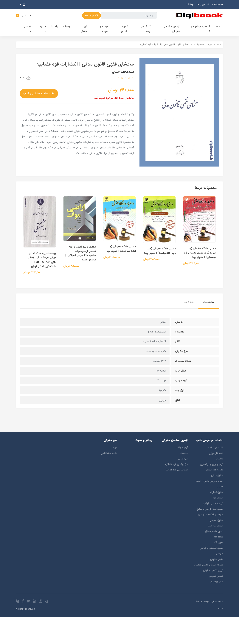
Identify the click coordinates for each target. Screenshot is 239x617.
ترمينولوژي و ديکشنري (211, 464)
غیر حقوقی (83, 29)
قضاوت (184, 453)
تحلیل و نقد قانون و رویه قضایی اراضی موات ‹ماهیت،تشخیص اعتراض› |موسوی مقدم (80, 253)
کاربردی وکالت (215, 448)
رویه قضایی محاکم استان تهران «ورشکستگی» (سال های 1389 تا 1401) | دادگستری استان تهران (42, 259)
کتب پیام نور (216, 582)
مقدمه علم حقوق (214, 470)
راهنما (54, 26)
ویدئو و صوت (104, 29)
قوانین (219, 459)
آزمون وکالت (181, 448)
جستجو (89, 15)
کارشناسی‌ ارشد (144, 29)
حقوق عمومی (216, 520)
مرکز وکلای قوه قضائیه (176, 464)
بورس (114, 448)
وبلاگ (190, 4)
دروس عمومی (216, 576)
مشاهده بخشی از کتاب (37, 93)
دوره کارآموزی (216, 453)
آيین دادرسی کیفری (213, 503)
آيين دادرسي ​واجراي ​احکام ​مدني (209, 484)
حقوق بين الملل (215, 526)
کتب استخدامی (109, 453)
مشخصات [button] (209, 302)
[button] (22, 4)
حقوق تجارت (216, 492)
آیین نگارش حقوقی (213, 570)
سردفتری (183, 459)
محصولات (217, 4)
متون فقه (218, 542)
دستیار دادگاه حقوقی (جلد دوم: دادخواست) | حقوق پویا (160, 251)
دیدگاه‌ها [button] (188, 302)
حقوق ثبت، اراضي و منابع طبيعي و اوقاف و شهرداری (210, 512)
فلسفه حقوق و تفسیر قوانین (208, 565)
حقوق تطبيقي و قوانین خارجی (211, 551)
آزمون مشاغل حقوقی (172, 29)
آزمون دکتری (124, 29)
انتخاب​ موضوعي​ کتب (200, 29)
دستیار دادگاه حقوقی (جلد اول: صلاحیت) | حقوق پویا (121, 249)
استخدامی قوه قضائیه (176, 470)
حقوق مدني (217, 475)
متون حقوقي (216, 559)
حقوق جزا (218, 498)
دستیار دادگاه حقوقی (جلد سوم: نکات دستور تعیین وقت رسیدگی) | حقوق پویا (200, 252)
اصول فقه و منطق (214, 531)
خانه (217, 26)
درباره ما (43, 29)
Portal (199, 602)
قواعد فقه (218, 537)
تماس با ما (203, 4)
